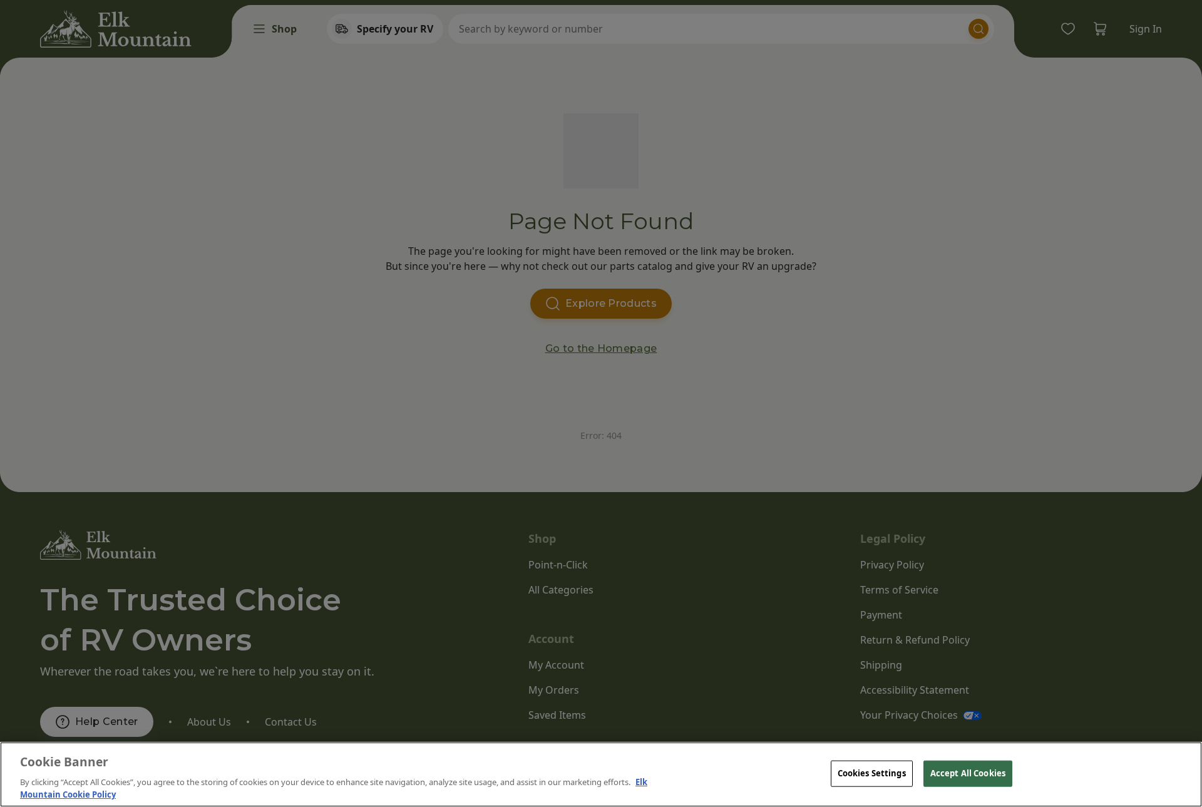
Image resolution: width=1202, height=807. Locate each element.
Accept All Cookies (967, 773)
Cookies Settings (872, 773)
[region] (601, 774)
